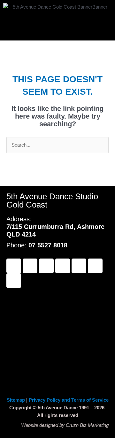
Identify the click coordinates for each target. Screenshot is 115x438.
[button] (57, 29)
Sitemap (16, 400)
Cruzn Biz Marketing (87, 425)
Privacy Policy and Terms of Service (69, 400)
